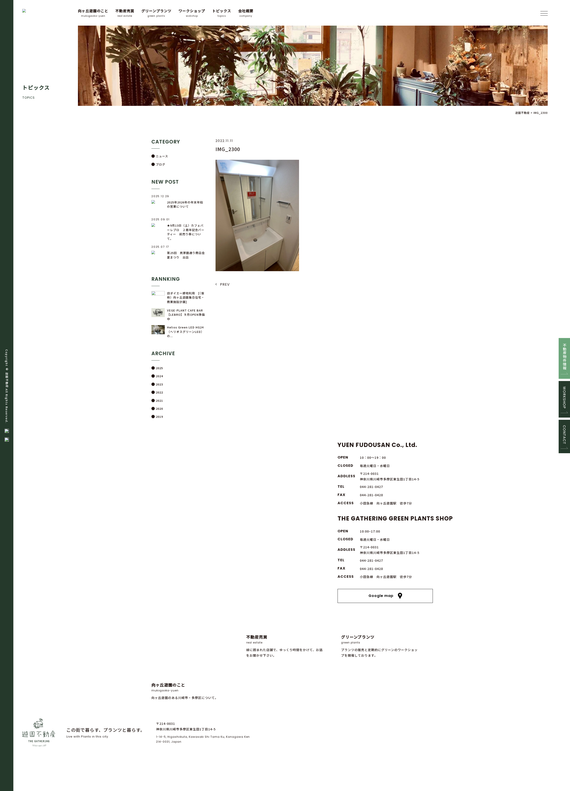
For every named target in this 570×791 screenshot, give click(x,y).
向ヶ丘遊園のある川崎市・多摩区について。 (184, 691)
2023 (159, 384)
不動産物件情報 (564, 356)
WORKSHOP (564, 397)
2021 (159, 400)
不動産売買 (124, 13)
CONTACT (564, 434)
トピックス (221, 13)
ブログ (160, 164)
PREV (225, 284)
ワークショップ (192, 13)
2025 (159, 368)
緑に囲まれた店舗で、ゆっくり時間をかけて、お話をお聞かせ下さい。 (284, 646)
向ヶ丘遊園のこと (93, 13)
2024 (159, 376)
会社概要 (245, 13)
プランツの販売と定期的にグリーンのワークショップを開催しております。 (379, 646)
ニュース (162, 156)
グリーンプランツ (156, 13)
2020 (159, 408)
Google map (380, 595)
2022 (159, 392)
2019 (159, 416)
